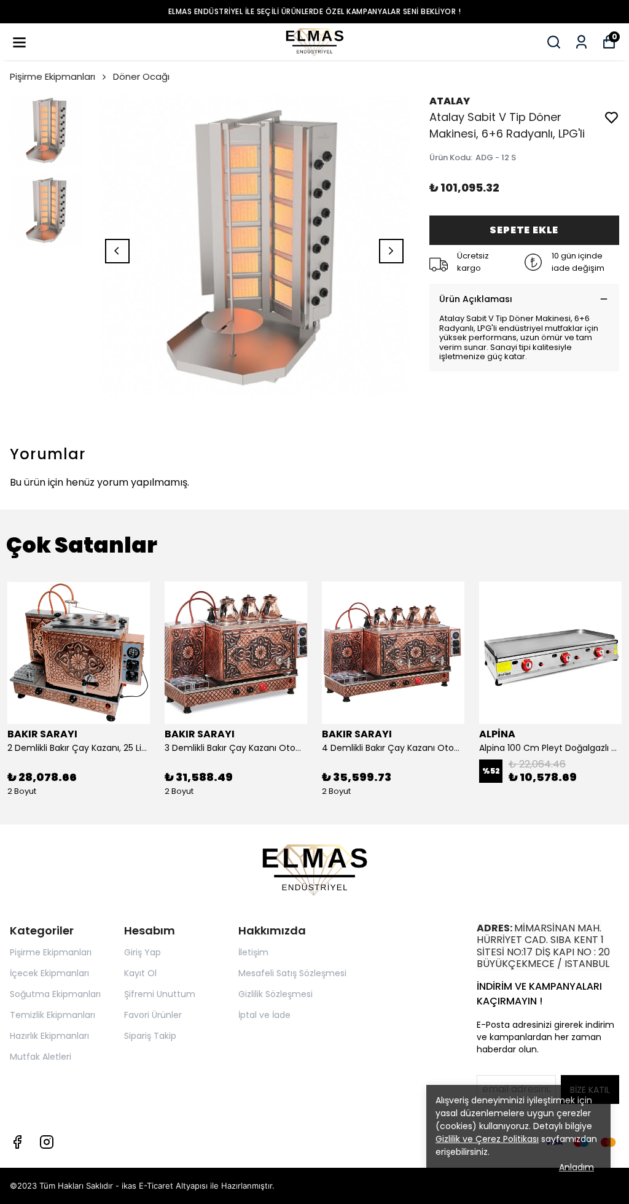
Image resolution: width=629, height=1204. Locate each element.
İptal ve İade (264, 1015)
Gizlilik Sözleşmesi (275, 994)
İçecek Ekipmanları (49, 973)
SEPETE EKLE (524, 230)
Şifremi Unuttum (159, 994)
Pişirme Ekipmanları (52, 76)
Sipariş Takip (150, 1036)
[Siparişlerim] (581, 42)
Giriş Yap (142, 952)
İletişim (253, 952)
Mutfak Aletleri (40, 1057)
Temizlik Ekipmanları (52, 1015)
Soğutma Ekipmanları (55, 994)
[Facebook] (17, 1142)
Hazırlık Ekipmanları (49, 1036)
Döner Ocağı (141, 76)
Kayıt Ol (140, 973)
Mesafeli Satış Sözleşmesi (292, 973)
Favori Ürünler (153, 1015)
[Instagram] (46, 1142)
